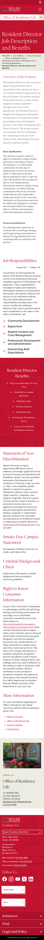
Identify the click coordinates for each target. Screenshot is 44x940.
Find (5, 923)
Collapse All (34, 267)
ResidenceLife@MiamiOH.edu (17, 801)
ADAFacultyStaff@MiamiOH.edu (18, 524)
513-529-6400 (20, 865)
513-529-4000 (10, 804)
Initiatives (10, 915)
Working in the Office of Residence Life (18, 61)
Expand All (21, 267)
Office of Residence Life (19, 17)
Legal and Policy (14, 931)
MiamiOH (6, 56)
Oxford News (13, 729)
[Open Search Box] (40, 2)
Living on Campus (34, 56)
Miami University (15, 716)
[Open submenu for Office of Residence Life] (41, 17)
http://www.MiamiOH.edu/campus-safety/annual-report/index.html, (19, 625)
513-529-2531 (26, 861)
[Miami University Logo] (11, 9)
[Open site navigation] (40, 9)
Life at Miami (18, 56)
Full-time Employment (11, 63)
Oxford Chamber (15, 724)
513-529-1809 (21, 858)
